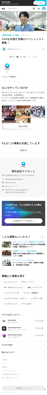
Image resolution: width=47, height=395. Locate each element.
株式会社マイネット (23, 171)
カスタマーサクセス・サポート (15, 298)
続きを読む (23, 126)
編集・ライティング (35, 287)
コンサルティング (10, 304)
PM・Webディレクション (13, 287)
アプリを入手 (39, 321)
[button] (24, 315)
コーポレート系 (36, 298)
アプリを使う (39, 3)
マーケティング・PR (11, 293)
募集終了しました (23, 388)
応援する (23, 150)
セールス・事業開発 (31, 293)
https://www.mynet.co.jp (14, 179)
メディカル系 (26, 304)
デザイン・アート (27, 282)
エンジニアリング (10, 282)
